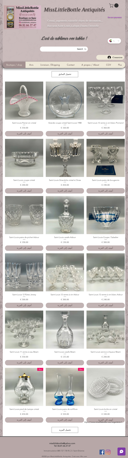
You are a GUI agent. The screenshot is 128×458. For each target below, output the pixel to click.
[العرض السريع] (105, 101)
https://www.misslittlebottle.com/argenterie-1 (103, 422)
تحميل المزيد (65, 429)
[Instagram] (108, 452)
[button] (114, 5)
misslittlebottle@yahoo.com (62, 443)
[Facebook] (102, 452)
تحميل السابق (64, 74)
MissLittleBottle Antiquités (74, 9)
